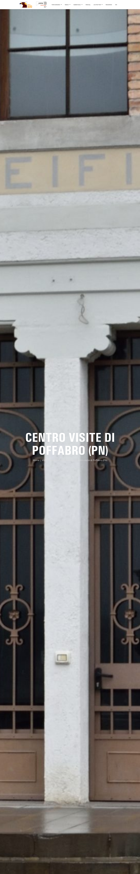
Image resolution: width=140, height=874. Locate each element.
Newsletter (109, 4)
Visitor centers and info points (58, 460)
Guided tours (77, 4)
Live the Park (97, 4)
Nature (67, 4)
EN (116, 4)
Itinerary (88, 4)
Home (36, 460)
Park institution (56, 4)
